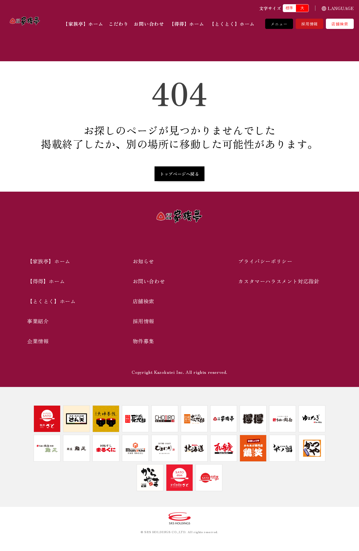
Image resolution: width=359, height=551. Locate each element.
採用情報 (309, 24)
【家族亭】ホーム (83, 23)
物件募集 (143, 341)
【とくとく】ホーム (232, 23)
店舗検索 (339, 24)
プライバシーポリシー (265, 261)
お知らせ (143, 261)
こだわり (119, 23)
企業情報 (38, 341)
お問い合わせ (149, 23)
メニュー (279, 24)
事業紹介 (38, 321)
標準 (289, 8)
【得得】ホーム (186, 23)
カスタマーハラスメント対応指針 (278, 281)
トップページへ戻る (179, 174)
